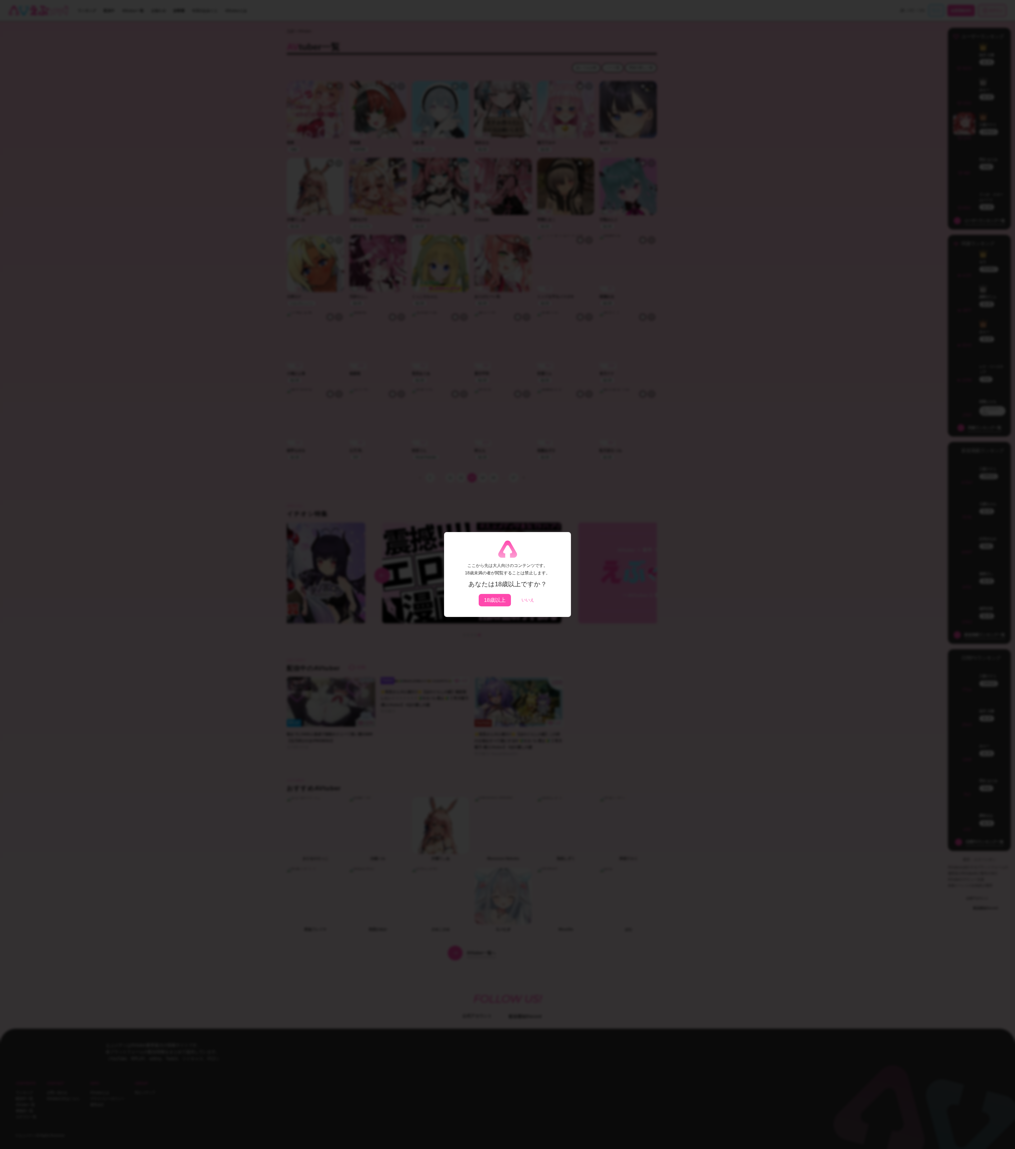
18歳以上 (495, 600)
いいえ (528, 600)
